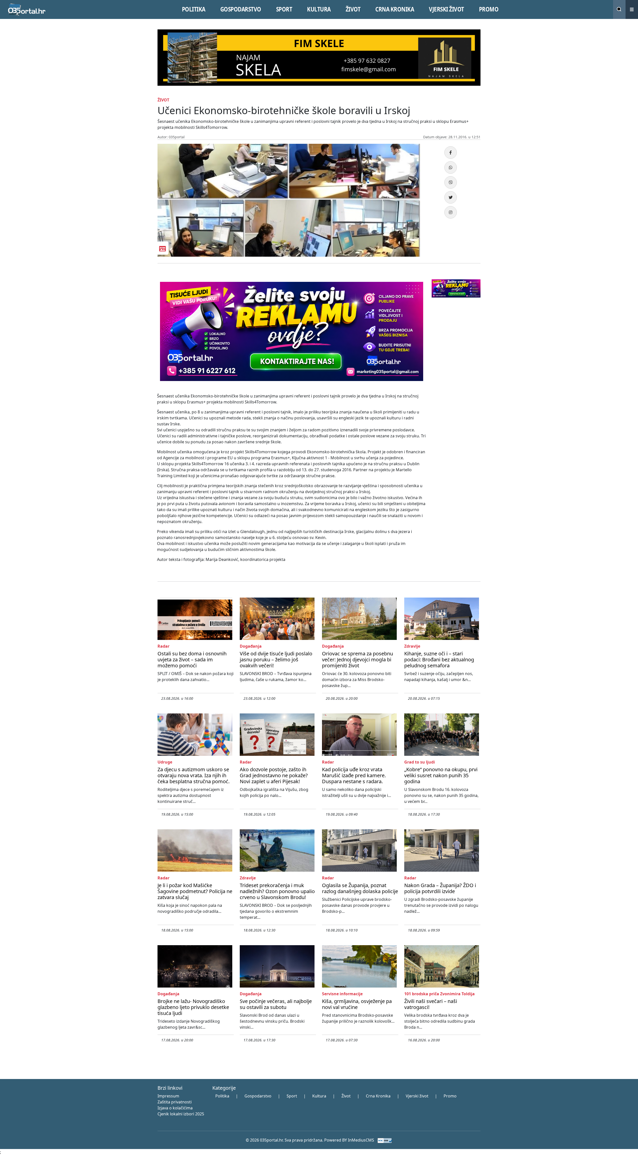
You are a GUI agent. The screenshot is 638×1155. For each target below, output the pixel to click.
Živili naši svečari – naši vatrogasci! (430, 1004)
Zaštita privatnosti (175, 1102)
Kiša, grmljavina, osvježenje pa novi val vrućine (357, 1004)
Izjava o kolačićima (175, 1108)
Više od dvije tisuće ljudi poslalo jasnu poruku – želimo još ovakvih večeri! (276, 659)
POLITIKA (193, 9)
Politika (222, 1096)
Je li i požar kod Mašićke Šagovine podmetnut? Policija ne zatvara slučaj (195, 891)
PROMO (489, 9)
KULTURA (319, 9)
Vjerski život (417, 1096)
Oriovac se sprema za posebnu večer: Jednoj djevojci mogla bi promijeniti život (357, 659)
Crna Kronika (378, 1096)
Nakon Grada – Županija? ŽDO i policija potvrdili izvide (440, 888)
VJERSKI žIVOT (446, 9)
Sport (292, 1096)
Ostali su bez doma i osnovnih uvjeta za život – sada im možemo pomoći (192, 659)
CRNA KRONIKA (394, 9)
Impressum (168, 1096)
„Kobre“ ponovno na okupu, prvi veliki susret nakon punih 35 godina (441, 775)
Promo (450, 1096)
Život (346, 1096)
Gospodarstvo (257, 1096)
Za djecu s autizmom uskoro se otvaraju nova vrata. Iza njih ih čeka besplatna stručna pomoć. (194, 775)
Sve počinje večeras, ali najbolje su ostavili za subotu (276, 1004)
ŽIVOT (353, 9)
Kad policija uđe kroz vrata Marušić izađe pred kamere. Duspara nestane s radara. (354, 775)
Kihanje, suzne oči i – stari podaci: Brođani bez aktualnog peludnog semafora (439, 659)
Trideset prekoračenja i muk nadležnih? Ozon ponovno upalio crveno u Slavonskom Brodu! (277, 891)
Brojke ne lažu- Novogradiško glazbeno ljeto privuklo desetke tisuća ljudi (193, 1007)
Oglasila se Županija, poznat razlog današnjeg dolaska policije (360, 888)
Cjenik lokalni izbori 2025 (181, 1114)
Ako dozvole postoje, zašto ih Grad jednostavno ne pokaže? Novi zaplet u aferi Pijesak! (274, 775)
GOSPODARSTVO (240, 9)
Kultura (319, 1096)
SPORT (284, 9)
